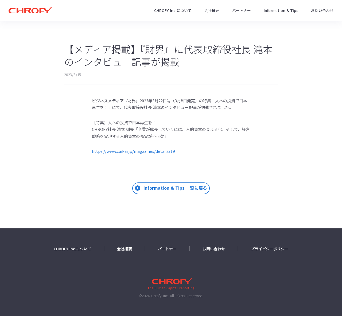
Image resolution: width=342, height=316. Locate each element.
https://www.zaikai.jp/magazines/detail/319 (133, 151)
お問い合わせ (322, 10)
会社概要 (211, 10)
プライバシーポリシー (269, 248)
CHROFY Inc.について (173, 10)
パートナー (241, 10)
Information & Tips (281, 10)
